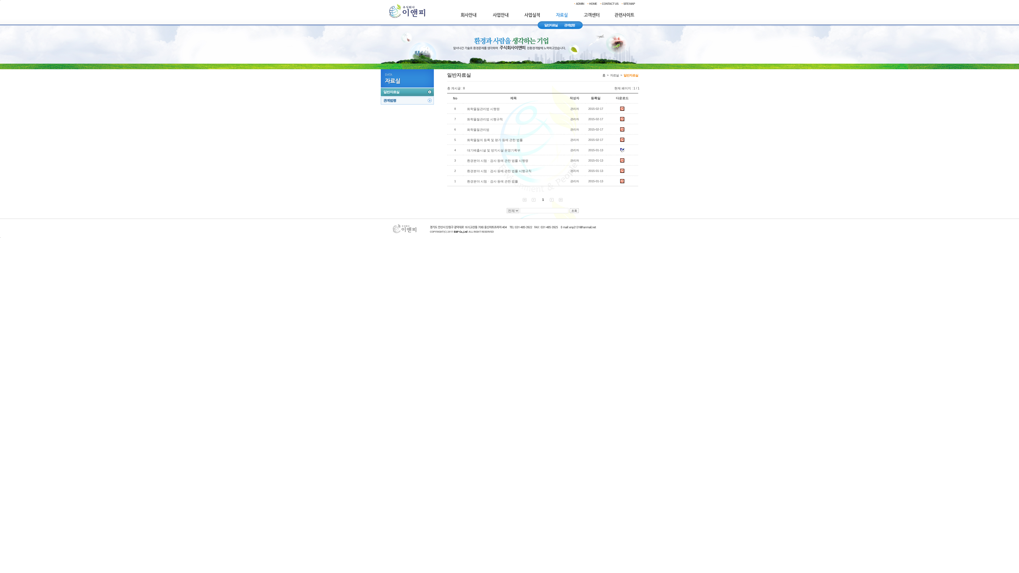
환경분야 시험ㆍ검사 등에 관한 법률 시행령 (497, 161)
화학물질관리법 (478, 130)
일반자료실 (551, 25)
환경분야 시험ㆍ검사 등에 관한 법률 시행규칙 (499, 171)
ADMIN (580, 3)
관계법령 (569, 25)
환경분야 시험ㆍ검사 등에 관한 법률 (492, 181)
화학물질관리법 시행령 (483, 109)
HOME (593, 3)
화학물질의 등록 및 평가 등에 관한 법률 (495, 140)
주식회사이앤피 (407, 11)
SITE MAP (629, 3)
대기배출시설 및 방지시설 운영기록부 (493, 150)
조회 (574, 210)
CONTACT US (610, 3)
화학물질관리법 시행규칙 (485, 119)
